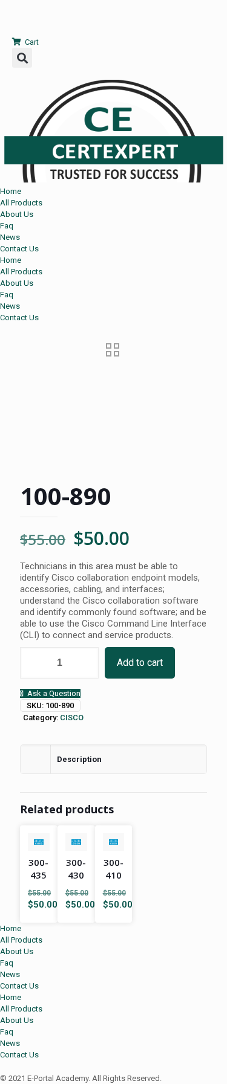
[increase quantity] (85, 663)
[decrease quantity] (33, 663)
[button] (22, 58)
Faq (6, 225)
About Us (16, 214)
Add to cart (140, 662)
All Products (21, 202)
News (10, 237)
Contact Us (19, 248)
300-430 (76, 868)
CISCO (72, 717)
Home (10, 191)
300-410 (113, 868)
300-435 (38, 868)
